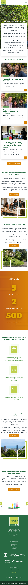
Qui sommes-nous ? (14, 541)
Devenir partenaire (14, 489)
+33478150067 (14, 572)
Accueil (14, 540)
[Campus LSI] (3, 2)
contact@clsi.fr (14, 574)
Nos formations (14, 542)
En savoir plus (14, 194)
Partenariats (14, 547)
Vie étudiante (14, 544)
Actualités (14, 548)
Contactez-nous (14, 550)
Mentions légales (22, 583)
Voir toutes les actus (14, 163)
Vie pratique (14, 545)
